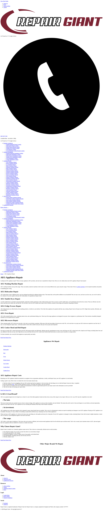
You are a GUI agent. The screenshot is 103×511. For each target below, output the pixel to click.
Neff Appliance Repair (11, 176)
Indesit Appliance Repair (11, 169)
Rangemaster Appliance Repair (13, 181)
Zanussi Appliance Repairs (12, 177)
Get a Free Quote (4, 1)
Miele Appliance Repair (11, 166)
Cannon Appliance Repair (12, 182)
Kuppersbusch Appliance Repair (13, 186)
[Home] (51, 21)
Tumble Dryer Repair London (12, 148)
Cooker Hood (6, 367)
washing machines (81, 286)
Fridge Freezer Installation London (14, 155)
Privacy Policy (6, 496)
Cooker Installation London (12, 159)
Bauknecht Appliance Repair (12, 195)
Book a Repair (4, 207)
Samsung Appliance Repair (12, 167)
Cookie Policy (6, 495)
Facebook (5, 503)
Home (2, 274)
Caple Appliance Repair (11, 190)
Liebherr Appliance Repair (12, 187)
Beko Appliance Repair (11, 168)
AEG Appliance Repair (11, 162)
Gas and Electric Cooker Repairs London (15, 150)
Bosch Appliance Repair (11, 163)
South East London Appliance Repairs (14, 202)
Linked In (5, 504)
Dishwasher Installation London (13, 154)
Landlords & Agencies (8, 205)
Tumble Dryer (6, 370)
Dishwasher (6, 349)
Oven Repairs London (11, 149)
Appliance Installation (8, 152)
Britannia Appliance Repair (12, 183)
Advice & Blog (6, 6)
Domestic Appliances (8, 143)
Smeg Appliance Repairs (11, 179)
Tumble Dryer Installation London (13, 157)
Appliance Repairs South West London (14, 203)
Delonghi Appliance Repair (12, 191)
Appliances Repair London (9, 488)
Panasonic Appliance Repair (12, 184)
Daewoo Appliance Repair (12, 174)
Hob (4, 353)
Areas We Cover (7, 196)
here (13, 384)
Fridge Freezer (6, 360)
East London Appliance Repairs (13, 200)
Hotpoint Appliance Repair (12, 171)
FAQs (4, 4)
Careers (5, 7)
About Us (5, 3)
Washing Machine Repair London (13, 144)
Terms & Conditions (7, 497)
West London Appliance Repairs (13, 201)
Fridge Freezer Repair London (13, 147)
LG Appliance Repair (11, 164)
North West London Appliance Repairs (14, 198)
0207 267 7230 (4, 136)
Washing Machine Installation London (14, 153)
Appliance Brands (7, 161)
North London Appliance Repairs (13, 197)
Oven (4, 356)
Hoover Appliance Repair (12, 173)
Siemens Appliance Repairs (12, 172)
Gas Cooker (6, 363)
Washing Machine (7, 346)
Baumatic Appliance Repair (12, 193)
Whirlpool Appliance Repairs (12, 178)
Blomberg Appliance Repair (12, 188)
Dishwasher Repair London (12, 145)
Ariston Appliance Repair (11, 192)
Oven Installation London (12, 158)
